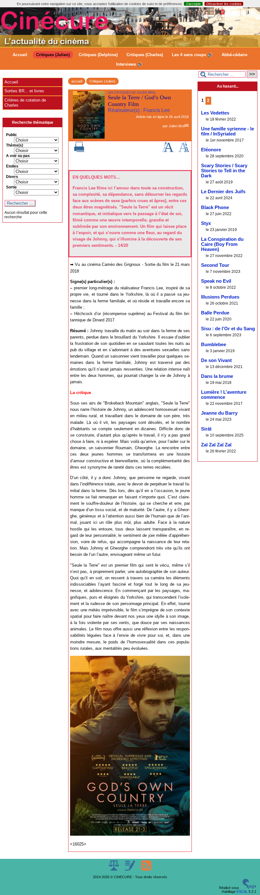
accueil (76, 81)
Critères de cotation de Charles (25, 103)
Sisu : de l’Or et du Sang (228, 328)
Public (11, 135)
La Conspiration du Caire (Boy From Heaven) (222, 244)
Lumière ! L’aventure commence (223, 395)
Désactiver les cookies (224, 4)
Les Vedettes (215, 112)
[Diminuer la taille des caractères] (184, 151)
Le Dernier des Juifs (223, 191)
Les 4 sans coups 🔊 (192, 54)
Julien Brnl (177, 126)
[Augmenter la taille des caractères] (167, 151)
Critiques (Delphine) (98, 54)
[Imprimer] (79, 151)
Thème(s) (14, 145)
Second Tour (215, 265)
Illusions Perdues (220, 296)
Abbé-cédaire (234, 54)
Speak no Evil (216, 281)
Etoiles (12, 166)
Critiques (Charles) (145, 54)
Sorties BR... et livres (24, 91)
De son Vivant (216, 360)
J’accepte (193, 4)
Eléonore (211, 149)
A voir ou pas (18, 156)
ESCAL (242, 891)
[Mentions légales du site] (114, 869)
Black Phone (215, 207)
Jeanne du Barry (219, 413)
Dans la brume (217, 376)
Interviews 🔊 (129, 64)
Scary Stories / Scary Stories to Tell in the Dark (224, 170)
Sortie (11, 187)
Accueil (20, 54)
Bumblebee (213, 344)
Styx (206, 223)
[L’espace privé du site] (130, 869)
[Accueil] (130, 46)
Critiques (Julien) (53, 54)
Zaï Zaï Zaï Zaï (216, 444)
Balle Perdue (215, 312)
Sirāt (206, 428)
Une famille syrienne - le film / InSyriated (227, 131)
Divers (12, 176)
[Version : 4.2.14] (249, 888)
